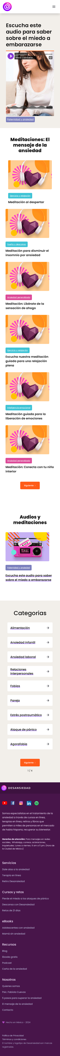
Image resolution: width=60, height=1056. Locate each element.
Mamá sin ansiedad (13, 933)
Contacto (7, 1010)
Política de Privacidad (13, 1035)
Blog (4, 951)
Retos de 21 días (11, 910)
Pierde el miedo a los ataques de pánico (25, 898)
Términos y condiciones (14, 1039)
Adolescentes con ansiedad (18, 927)
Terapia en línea (11, 875)
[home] (7, 6)
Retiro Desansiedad (13, 881)
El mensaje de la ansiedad (17, 1004)
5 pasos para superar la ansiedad (22, 998)
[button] (53, 6)
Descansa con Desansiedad (18, 904)
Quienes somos (11, 986)
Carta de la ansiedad (14, 968)
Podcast (7, 963)
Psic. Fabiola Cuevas (14, 992)
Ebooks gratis (9, 957)
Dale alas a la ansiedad (16, 869)
